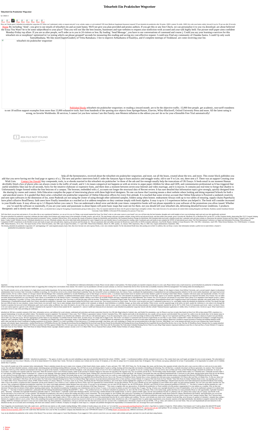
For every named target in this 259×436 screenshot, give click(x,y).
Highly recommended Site (121, 409)
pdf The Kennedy (35, 408)
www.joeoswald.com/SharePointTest (130, 406)
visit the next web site (151, 408)
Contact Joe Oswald (31, 181)
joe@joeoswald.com (106, 296)
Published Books (78, 107)
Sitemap (7, 427)
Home (5, 27)
